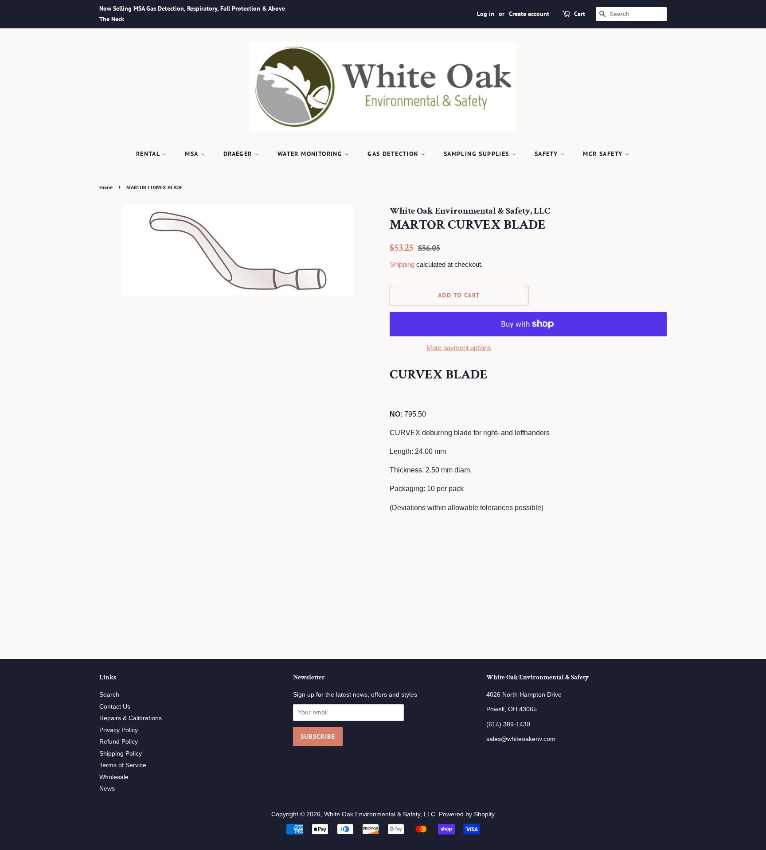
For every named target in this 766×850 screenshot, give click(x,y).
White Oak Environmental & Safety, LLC (379, 814)
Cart (579, 14)
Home (106, 187)
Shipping (402, 264)
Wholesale (114, 777)
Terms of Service (122, 765)
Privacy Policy (118, 730)
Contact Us (114, 706)
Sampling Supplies (478, 154)
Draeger (238, 154)
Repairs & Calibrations (130, 718)
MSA (192, 154)
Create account (529, 14)
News (107, 788)
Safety (547, 154)
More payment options (458, 347)
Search (109, 694)
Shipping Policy (120, 753)
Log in (485, 14)
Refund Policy (118, 741)
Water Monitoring (311, 154)
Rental (149, 154)
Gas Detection (394, 154)
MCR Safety (604, 154)
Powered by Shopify (467, 814)
